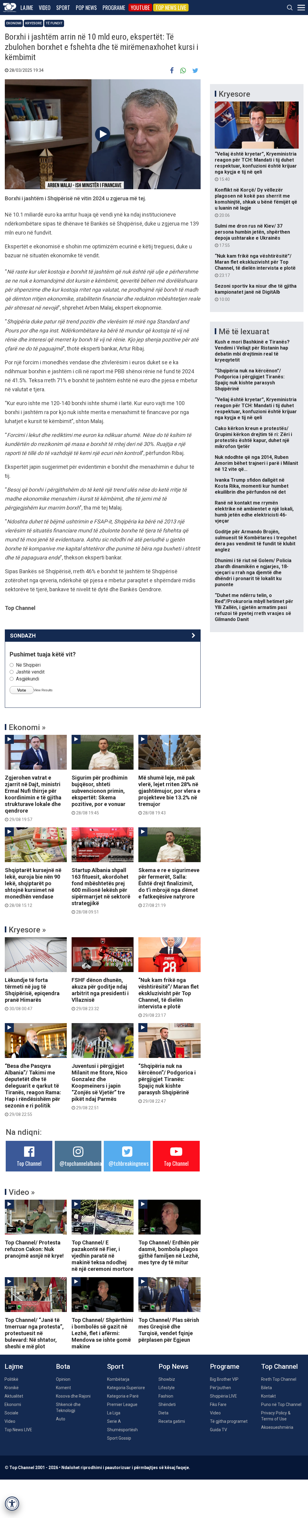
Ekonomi (13, 23)
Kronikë (12, 1387)
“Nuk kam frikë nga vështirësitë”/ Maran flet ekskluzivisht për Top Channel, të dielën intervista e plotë (168, 997)
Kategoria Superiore (126, 1387)
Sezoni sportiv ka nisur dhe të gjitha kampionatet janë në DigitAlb (256, 292)
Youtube (140, 7)
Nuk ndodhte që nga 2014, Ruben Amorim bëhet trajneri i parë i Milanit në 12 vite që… (256, 463)
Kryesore (33, 23)
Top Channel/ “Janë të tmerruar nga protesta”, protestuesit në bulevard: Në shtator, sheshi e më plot (34, 1333)
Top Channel (29, 1163)
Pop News (86, 7)
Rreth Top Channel (278, 1379)
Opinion (63, 1379)
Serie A (114, 1421)
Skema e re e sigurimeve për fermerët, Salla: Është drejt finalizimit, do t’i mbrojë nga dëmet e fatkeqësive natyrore (168, 887)
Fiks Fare (218, 1404)
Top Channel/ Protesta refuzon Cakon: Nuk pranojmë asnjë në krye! (34, 1249)
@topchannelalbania (81, 1163)
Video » (22, 1192)
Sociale (11, 1412)
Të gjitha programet (229, 1421)
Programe (114, 7)
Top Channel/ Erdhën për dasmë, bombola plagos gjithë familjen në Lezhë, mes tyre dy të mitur (168, 1252)
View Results (43, 690)
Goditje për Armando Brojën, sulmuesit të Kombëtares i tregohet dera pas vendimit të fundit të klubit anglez (256, 541)
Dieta (163, 1412)
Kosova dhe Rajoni (73, 1396)
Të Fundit (54, 23)
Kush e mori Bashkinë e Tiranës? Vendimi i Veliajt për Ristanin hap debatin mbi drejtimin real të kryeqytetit (252, 351)
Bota (63, 1366)
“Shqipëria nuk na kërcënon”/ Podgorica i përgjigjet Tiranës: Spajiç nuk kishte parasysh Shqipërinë (167, 1083)
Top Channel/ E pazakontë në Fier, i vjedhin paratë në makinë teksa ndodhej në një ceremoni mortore (102, 1255)
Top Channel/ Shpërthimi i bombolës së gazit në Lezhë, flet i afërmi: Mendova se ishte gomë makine (102, 1333)
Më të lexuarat (244, 331)
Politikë (11, 1379)
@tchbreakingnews (129, 1163)
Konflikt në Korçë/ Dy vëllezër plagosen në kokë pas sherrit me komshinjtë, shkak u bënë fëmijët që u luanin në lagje (256, 202)
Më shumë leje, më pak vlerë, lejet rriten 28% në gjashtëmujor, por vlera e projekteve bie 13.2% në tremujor (169, 794)
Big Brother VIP (224, 1379)
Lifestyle (167, 1387)
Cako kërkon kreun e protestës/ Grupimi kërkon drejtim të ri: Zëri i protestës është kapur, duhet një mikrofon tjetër (253, 437)
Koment (63, 1387)
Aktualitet (14, 1396)
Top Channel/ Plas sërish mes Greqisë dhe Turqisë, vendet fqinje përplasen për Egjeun (168, 1330)
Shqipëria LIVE (223, 1396)
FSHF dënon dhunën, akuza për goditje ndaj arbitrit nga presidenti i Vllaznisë (100, 994)
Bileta (266, 1387)
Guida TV (218, 1429)
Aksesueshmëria (277, 1427)
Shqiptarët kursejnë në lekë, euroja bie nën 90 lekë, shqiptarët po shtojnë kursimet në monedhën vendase (33, 887)
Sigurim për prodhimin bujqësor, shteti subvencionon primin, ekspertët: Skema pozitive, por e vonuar (100, 794)
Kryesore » (27, 929)
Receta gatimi (172, 1421)
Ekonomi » (27, 727)
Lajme (26, 7)
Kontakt (268, 1396)
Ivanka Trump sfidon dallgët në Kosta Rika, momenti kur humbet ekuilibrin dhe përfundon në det (251, 486)
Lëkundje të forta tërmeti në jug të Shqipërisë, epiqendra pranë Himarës (32, 994)
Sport (63, 7)
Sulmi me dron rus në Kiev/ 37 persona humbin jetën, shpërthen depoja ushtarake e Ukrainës (252, 235)
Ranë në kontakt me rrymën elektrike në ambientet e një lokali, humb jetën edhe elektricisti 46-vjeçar (254, 512)
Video (45, 7)
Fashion (166, 1396)
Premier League (122, 1404)
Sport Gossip (119, 1438)
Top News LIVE (171, 7)
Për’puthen (220, 1387)
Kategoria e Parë (123, 1396)
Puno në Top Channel (281, 1404)
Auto (60, 1418)
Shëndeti (167, 1404)
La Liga (113, 1412)
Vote (21, 690)
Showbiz (167, 1379)
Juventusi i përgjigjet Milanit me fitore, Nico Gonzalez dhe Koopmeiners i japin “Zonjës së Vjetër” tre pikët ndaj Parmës (100, 1086)
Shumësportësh (122, 1429)
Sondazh (23, 635)
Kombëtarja (118, 1379)
